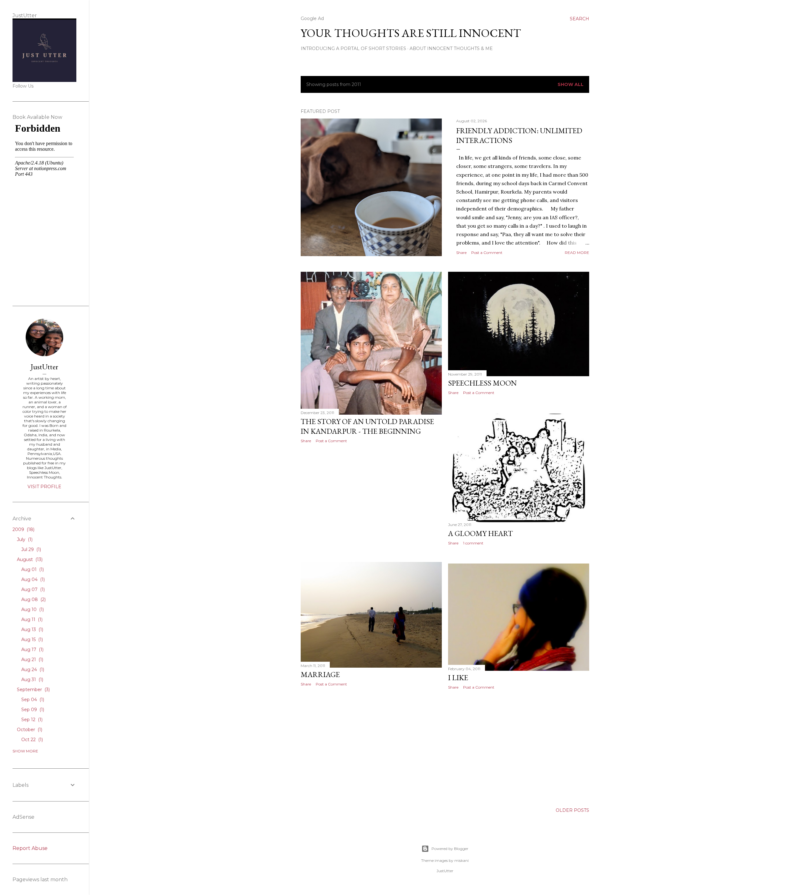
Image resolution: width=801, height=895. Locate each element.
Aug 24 (32, 669)
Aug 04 (32, 579)
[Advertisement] (371, 502)
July (24, 539)
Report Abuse (30, 848)
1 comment (473, 543)
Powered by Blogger (449, 848)
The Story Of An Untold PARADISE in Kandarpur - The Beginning (367, 426)
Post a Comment (487, 252)
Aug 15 (31, 639)
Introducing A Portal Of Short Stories (353, 48)
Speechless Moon (482, 383)
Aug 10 (32, 609)
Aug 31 (31, 679)
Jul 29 (30, 549)
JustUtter (44, 367)
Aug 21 (31, 659)
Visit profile (44, 486)
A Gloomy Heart (480, 533)
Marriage (320, 674)
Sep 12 (31, 719)
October (29, 729)
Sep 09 (32, 709)
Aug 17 (31, 649)
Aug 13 (31, 629)
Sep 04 (32, 699)
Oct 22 (31, 739)
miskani (461, 860)
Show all (571, 84)
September (32, 689)
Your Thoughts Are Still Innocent (411, 33)
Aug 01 (32, 569)
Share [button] (461, 252)
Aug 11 (31, 619)
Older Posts (572, 810)
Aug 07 (32, 589)
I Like (458, 677)
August (29, 559)
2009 (23, 529)
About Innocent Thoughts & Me (451, 48)
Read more (577, 252)
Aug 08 (32, 599)
